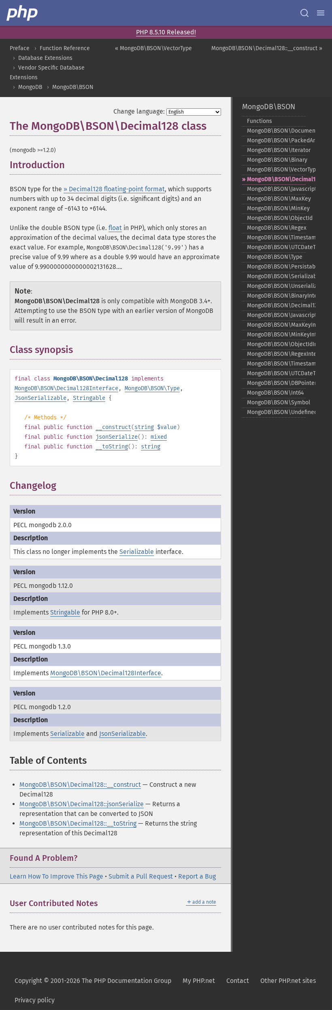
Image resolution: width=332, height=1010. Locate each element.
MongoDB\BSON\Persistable (276, 266)
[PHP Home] (22, 13)
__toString (112, 446)
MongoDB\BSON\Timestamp (276, 237)
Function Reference (65, 48)
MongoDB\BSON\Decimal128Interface (66, 388)
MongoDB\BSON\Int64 (275, 392)
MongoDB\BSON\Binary (276, 159)
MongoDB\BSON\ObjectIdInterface (276, 344)
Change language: (139, 111)
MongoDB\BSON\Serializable (276, 276)
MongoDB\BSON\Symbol (276, 402)
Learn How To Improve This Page (56, 876)
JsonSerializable (40, 398)
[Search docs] (304, 13)
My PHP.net (199, 981)
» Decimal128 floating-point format (114, 189)
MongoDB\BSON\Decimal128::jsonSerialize (81, 804)
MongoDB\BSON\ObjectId (276, 218)
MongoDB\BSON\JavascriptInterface (276, 315)
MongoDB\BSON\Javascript (276, 189)
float (115, 228)
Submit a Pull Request (141, 876)
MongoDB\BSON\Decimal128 (276, 179)
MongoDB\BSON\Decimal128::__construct (80, 784)
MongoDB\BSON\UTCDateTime (276, 247)
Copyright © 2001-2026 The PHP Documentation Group (93, 981)
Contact (237, 981)
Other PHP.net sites (288, 981)
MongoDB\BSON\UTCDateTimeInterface (276, 373)
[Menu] (321, 13)
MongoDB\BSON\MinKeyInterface (276, 334)
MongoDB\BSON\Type (152, 388)
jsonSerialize (117, 436)
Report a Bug (197, 876)
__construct (113, 427)
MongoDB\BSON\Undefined (276, 412)
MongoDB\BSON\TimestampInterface (276, 363)
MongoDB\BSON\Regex (276, 227)
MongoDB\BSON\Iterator (276, 150)
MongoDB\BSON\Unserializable (276, 286)
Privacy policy (35, 1000)
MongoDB (30, 87)
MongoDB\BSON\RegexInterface (276, 354)
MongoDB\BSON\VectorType (276, 169)
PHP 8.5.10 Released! (166, 32)
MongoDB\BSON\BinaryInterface (276, 295)
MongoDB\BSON (73, 87)
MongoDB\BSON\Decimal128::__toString (77, 823)
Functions (259, 121)
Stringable (89, 398)
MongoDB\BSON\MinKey (276, 208)
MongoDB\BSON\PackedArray (276, 140)
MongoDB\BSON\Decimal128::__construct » (266, 48)
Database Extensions (45, 58)
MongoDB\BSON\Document (276, 130)
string (144, 427)
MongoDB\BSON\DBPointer (276, 383)
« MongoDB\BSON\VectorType (153, 48)
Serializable (136, 552)
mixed (159, 436)
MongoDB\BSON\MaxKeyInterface (276, 324)
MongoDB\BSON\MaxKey (276, 198)
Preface (20, 48)
